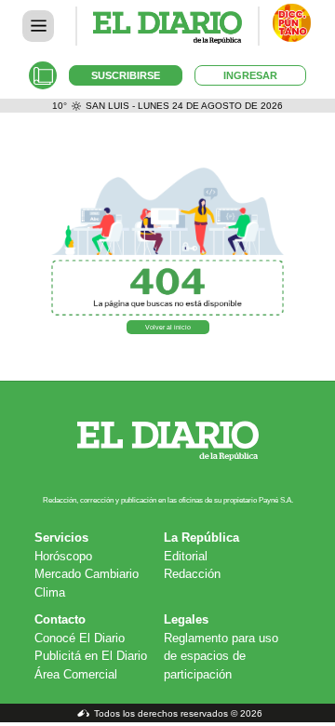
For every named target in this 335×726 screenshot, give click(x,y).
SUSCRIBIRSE (125, 75)
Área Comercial (75, 674)
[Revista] (43, 75)
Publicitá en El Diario (90, 656)
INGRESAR (250, 75)
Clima (49, 592)
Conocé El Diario (79, 638)
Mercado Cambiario (86, 574)
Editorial (186, 556)
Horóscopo (63, 556)
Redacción (192, 574)
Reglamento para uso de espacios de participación (221, 656)
